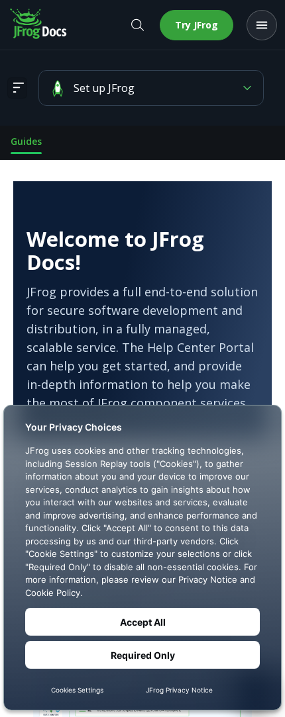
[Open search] (137, 25)
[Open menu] (262, 25)
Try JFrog (196, 25)
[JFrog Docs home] (39, 25)
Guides (26, 141)
